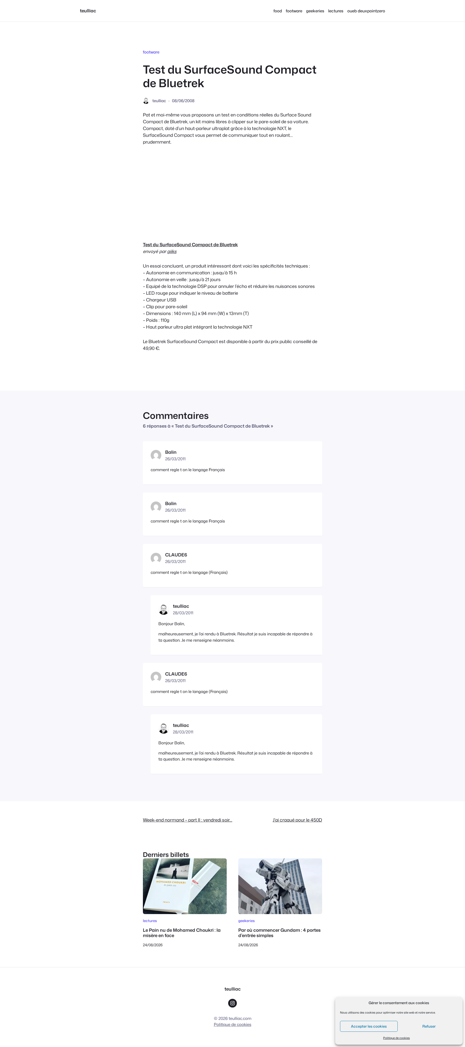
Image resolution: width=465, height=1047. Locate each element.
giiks (172, 251)
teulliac (88, 11)
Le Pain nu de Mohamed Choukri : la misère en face (182, 932)
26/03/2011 (175, 459)
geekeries (246, 920)
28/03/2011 (183, 613)
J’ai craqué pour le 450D (297, 820)
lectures (150, 920)
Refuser (429, 1026)
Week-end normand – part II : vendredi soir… (187, 820)
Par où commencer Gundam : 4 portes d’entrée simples (279, 932)
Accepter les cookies (369, 1026)
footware (151, 52)
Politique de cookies (396, 1038)
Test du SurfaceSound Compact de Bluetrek (190, 244)
